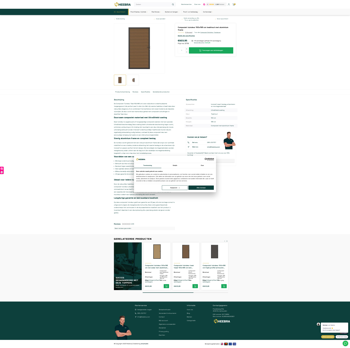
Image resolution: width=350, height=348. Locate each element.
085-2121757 (211, 142)
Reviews (135, 92)
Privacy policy (164, 331)
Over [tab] (202, 165)
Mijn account (163, 320)
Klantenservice (186, 4)
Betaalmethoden (165, 310)
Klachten (162, 335)
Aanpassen (173, 187)
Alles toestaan (201, 187)
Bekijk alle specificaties (186, 36)
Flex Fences (156, 12)
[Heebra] (122, 4)
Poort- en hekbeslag (190, 12)
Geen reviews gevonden (123, 228)
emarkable (144, 344)
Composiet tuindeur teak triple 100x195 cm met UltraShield (184, 266)
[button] (227, 241)
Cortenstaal (207, 12)
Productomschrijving (122, 92)
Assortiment (121, 12)
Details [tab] (175, 165)
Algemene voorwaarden (167, 324)
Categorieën (191, 320)
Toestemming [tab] (147, 165)
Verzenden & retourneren (167, 313)
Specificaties (145, 92)
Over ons (197, 4)
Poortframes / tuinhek (138, 12)
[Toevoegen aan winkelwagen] (166, 286)
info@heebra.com (213, 147)
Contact (162, 317)
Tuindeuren (217, 32)
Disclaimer (162, 328)
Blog (188, 313)
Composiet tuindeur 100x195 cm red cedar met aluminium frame (156, 266)
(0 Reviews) (188, 32)
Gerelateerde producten (161, 92)
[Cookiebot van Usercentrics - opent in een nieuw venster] (206, 159)
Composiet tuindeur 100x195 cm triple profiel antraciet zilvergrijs (214, 266)
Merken (189, 317)
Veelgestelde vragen (144, 310)
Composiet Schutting (206, 32)
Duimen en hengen (171, 12)
